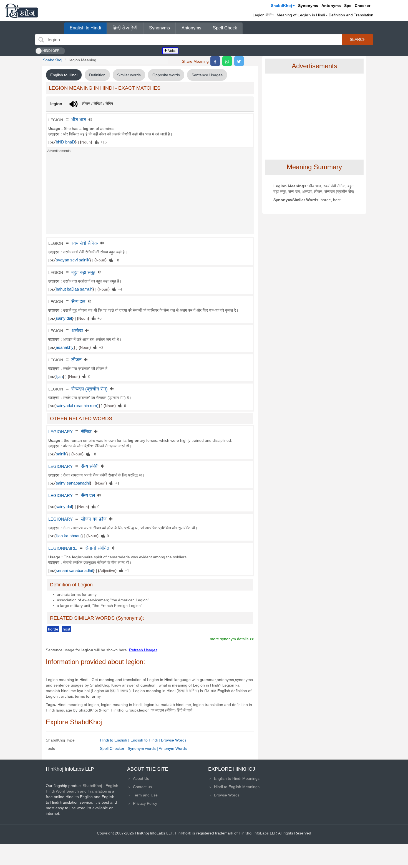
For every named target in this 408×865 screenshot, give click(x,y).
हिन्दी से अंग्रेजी (125, 28)
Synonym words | (143, 748)
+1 (116, 483)
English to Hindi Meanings (237, 778)
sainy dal (64, 318)
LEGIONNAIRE (62, 548)
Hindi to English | (115, 740)
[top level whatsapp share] (227, 61)
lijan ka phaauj (68, 535)
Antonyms (331, 5)
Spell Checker (357, 5)
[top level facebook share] (215, 61)
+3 (98, 318)
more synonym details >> (232, 639)
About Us (141, 778)
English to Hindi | (145, 740)
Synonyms (308, 5)
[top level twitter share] (239, 61)
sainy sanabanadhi (73, 483)
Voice (172, 51)
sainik (61, 454)
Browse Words (174, 740)
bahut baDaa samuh (74, 289)
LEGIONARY (60, 431)
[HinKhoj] (21, 11)
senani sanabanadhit (74, 570)
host (66, 629)
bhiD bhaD (65, 142)
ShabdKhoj (281, 5)
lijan (59, 376)
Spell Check (225, 28)
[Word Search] (41, 39)
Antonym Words (173, 748)
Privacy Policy (145, 803)
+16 (103, 142)
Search (358, 39)
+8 (116, 260)
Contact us (142, 787)
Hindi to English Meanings (237, 787)
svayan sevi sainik (72, 260)
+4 (119, 289)
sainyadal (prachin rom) (77, 405)
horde (53, 629)
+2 (100, 347)
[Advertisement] (150, 195)
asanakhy (65, 347)
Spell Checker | (114, 748)
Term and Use (145, 795)
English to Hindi (85, 28)
